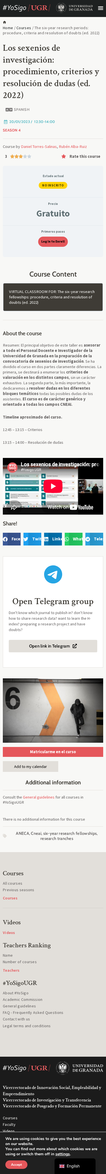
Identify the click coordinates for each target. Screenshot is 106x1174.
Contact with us (16, 1019)
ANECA (22, 833)
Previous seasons (18, 889)
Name (8, 955)
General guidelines (39, 797)
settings (62, 1154)
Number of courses (20, 961)
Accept (16, 1164)
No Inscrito (53, 185)
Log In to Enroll (53, 241)
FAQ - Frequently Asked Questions (33, 1012)
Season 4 (12, 130)
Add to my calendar (30, 766)
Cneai (36, 833)
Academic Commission (23, 999)
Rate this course (85, 156)
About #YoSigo (16, 992)
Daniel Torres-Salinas (39, 146)
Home (8, 27)
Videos (9, 1130)
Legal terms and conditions (27, 1025)
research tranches (56, 838)
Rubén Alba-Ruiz (73, 146)
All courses (12, 883)
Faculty (9, 1124)
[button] (100, 8)
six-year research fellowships (70, 833)
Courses (23, 27)
